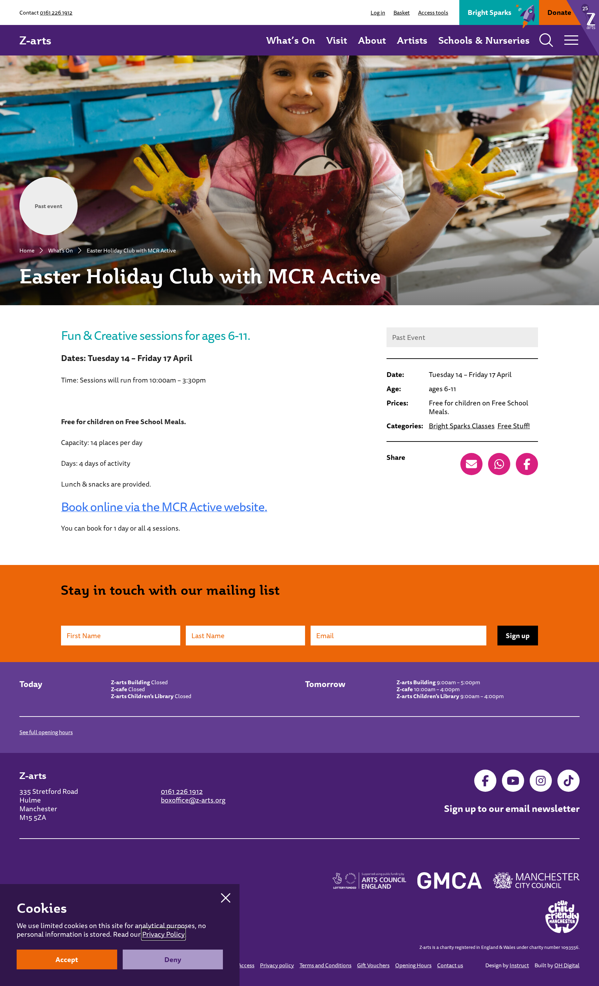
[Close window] (225, 898)
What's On (60, 250)
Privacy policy (277, 965)
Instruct (519, 965)
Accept (66, 959)
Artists (412, 40)
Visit (336, 40)
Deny (172, 959)
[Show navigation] (571, 40)
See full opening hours (46, 732)
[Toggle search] (546, 40)
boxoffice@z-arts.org (193, 800)
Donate (559, 12)
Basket (401, 12)
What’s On (290, 40)
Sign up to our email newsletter (512, 809)
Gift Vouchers (373, 965)
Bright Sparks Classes (462, 425)
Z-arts (35, 40)
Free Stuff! (513, 425)
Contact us (450, 965)
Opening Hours (413, 965)
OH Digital (567, 965)
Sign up (518, 635)
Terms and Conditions (325, 965)
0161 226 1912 (56, 12)
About (372, 40)
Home (26, 250)
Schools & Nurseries (484, 40)
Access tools (433, 12)
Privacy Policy (163, 934)
